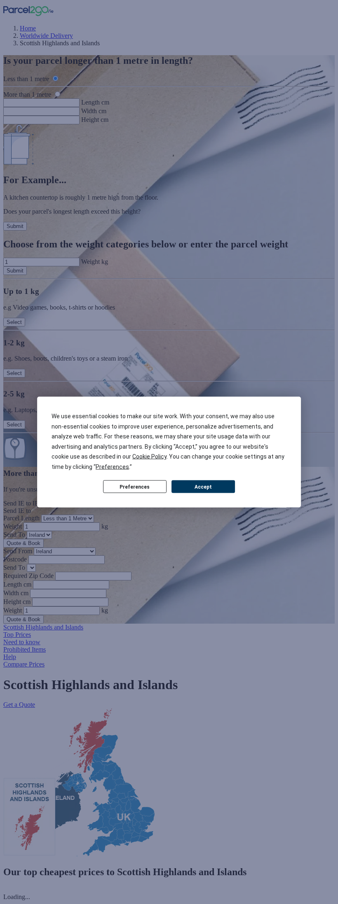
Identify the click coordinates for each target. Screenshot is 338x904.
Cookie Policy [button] (149, 456)
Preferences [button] (112, 466)
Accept (203, 486)
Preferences (135, 486)
